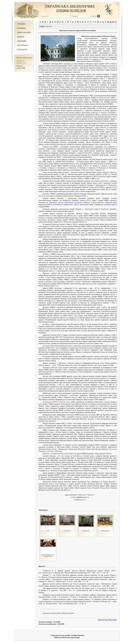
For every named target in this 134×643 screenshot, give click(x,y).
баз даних (114, 239)
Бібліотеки (49, 26)
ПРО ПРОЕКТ (22, 45)
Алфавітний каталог (68, 241)
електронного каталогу (52, 241)
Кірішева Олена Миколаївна (107, 620)
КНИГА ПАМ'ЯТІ (24, 32)
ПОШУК (20, 36)
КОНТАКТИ (22, 49)
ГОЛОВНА (21, 24)
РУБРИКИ (21, 28)
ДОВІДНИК (21, 41)
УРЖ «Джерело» (100, 399)
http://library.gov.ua (80, 499)
